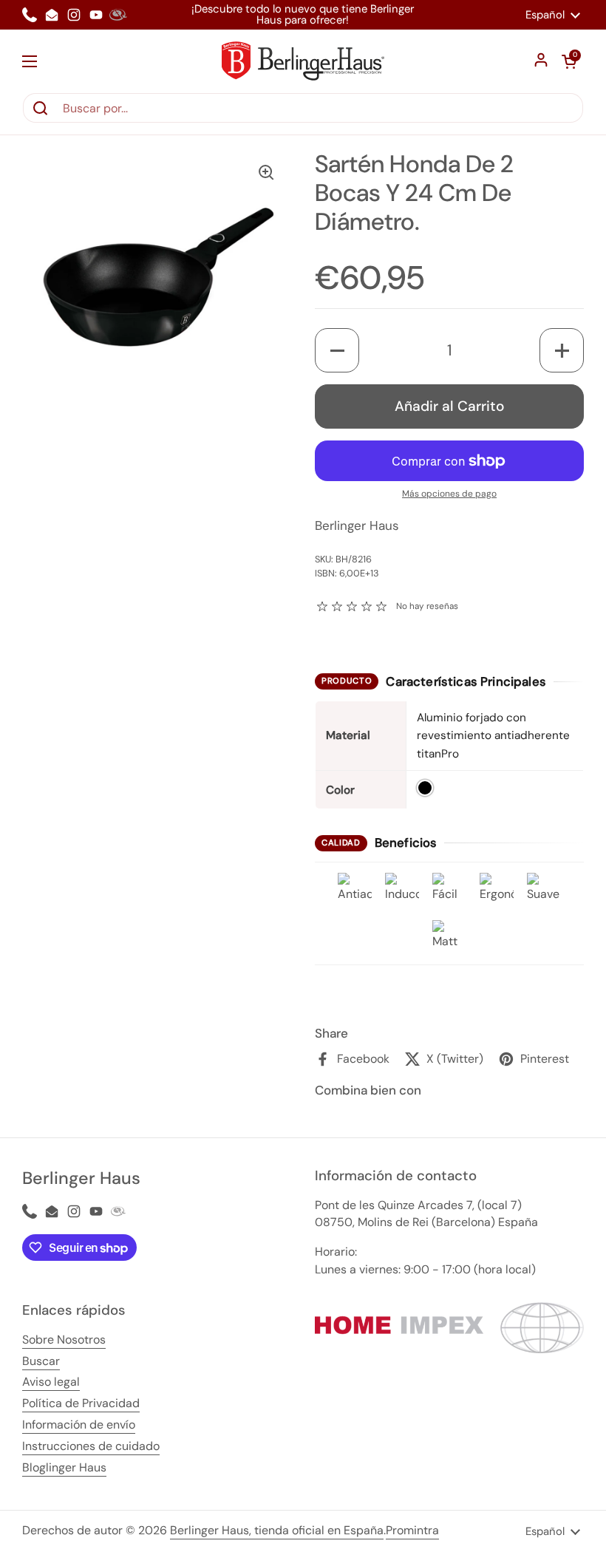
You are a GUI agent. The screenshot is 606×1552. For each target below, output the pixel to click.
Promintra (412, 1530)
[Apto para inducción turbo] (402, 890)
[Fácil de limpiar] (449, 890)
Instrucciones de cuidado (91, 1446)
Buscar (41, 1361)
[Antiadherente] (355, 890)
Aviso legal (51, 1381)
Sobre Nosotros (64, 1339)
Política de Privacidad (81, 1403)
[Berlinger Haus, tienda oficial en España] (303, 61)
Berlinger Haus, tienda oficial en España (277, 1530)
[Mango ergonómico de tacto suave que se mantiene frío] (497, 890)
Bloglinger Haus (64, 1467)
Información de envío (78, 1424)
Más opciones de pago (449, 494)
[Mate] (449, 937)
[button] (569, 61)
